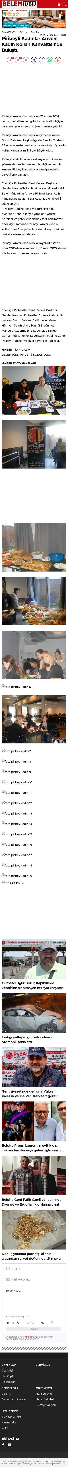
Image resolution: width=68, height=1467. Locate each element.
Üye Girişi (7, 1370)
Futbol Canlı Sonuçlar (14, 1399)
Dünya (23, 32)
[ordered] (27, 1323)
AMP (5, 1428)
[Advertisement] (34, 88)
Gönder (33, 1329)
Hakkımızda (8, 1382)
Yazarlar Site (9, 1422)
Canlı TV (7, 1394)
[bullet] (33, 1323)
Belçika (35, 32)
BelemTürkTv (9, 32)
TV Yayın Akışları (46, 1405)
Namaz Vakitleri (45, 1399)
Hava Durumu (44, 1394)
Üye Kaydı (7, 1376)
